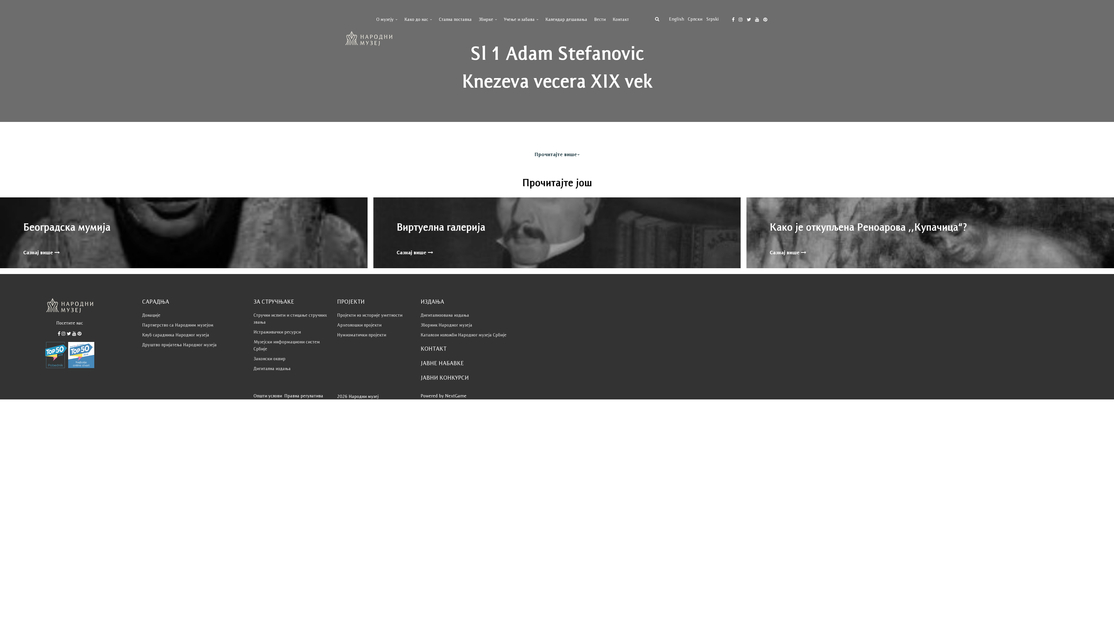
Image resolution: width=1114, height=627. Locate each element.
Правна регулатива (303, 395)
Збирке (486, 19)
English (676, 19)
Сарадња (155, 301)
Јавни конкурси (445, 377)
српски (695, 19)
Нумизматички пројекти (361, 334)
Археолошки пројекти (359, 324)
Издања (432, 301)
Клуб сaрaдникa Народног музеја (175, 334)
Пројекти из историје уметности (369, 315)
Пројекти (351, 301)
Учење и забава (519, 19)
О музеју (385, 19)
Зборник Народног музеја (446, 324)
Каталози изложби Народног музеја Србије (464, 334)
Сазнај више (39, 252)
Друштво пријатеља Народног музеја (179, 344)
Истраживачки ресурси (277, 331)
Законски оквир (269, 358)
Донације (151, 315)
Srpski (712, 19)
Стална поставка (455, 19)
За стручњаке (274, 301)
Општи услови (268, 395)
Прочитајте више (555, 154)
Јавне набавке (442, 363)
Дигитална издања (272, 368)
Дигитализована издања (445, 315)
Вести (600, 19)
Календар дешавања (566, 19)
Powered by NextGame (443, 395)
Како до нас (416, 19)
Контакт (621, 19)
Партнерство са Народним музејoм (178, 324)
